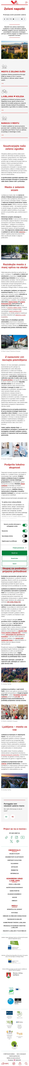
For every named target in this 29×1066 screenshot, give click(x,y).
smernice (22, 232)
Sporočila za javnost (14, 909)
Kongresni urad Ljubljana (14, 880)
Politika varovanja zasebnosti (13, 1058)
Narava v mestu (10, 123)
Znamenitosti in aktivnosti (14, 857)
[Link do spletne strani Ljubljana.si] (14, 975)
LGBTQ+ (4, 763)
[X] (11, 841)
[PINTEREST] (17, 841)
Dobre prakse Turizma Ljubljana (14, 922)
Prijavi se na (14, 829)
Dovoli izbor (14, 558)
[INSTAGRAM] (16, 837)
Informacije (14, 873)
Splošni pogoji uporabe (14, 1055)
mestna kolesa (13, 302)
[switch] (25, 531)
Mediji (14, 906)
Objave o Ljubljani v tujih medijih (14, 931)
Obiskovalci (14, 850)
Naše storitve (14, 890)
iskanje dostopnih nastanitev (10, 754)
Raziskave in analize (14, 919)
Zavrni (14, 563)
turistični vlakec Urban (14, 307)
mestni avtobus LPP (15, 311)
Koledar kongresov (14, 894)
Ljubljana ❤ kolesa (12, 96)
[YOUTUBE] (22, 837)
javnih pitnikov (8, 380)
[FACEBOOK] (11, 837)
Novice (14, 897)
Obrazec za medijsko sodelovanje (14, 916)
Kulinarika (14, 863)
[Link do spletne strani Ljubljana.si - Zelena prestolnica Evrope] (14, 991)
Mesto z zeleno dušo (13, 71)
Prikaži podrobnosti (18, 547)
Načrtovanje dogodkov (14, 887)
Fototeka (14, 912)
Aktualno (14, 867)
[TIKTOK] (6, 837)
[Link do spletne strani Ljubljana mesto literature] (14, 1001)
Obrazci (14, 900)
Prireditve (14, 870)
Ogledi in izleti (14, 853)
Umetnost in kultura (14, 860)
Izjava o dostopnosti (21, 1053)
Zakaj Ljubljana (14, 884)
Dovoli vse (14, 553)
